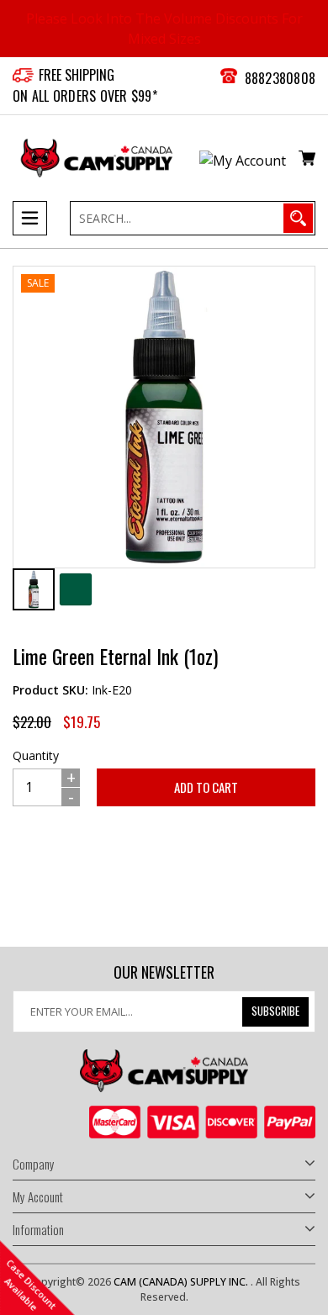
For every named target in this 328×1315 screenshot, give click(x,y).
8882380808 (280, 78)
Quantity (36, 755)
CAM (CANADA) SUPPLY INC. (182, 1282)
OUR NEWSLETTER (164, 973)
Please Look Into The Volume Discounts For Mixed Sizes (164, 28)
